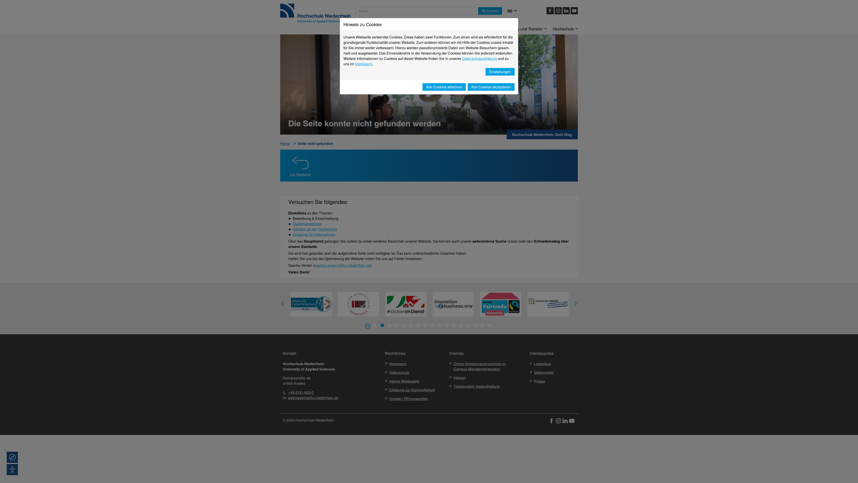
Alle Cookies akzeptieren (491, 86)
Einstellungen (500, 71)
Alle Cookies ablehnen (444, 86)
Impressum (363, 63)
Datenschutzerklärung (479, 58)
